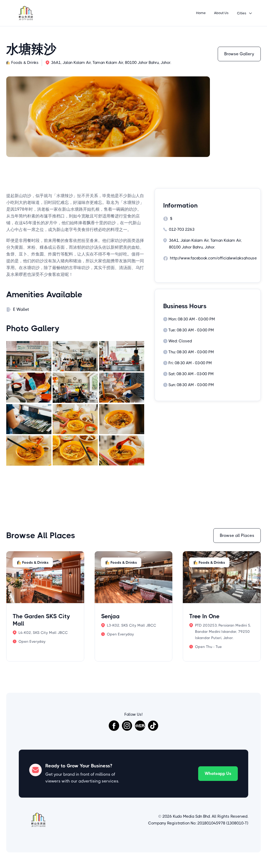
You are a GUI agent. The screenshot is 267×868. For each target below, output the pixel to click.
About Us (221, 13)
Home (201, 13)
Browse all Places (237, 535)
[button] (244, 13)
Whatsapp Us (218, 773)
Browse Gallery (239, 53)
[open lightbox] (28, 356)
